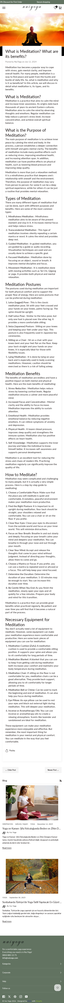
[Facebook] (3, 996)
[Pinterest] (15, 996)
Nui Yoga (7, 1001)
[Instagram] (20, 996)
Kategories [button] (6, 964)
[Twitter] (9, 996)
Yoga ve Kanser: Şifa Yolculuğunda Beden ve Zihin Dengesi (32, 828)
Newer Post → (53, 770)
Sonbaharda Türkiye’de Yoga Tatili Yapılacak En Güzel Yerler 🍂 (32, 902)
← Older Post (10, 770)
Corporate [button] (6, 972)
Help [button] (4, 981)
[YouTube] (26, 996)
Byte (29, 1001)
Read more (6, 848)
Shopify (39, 1001)
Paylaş (12, 750)
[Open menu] (4, 8)
